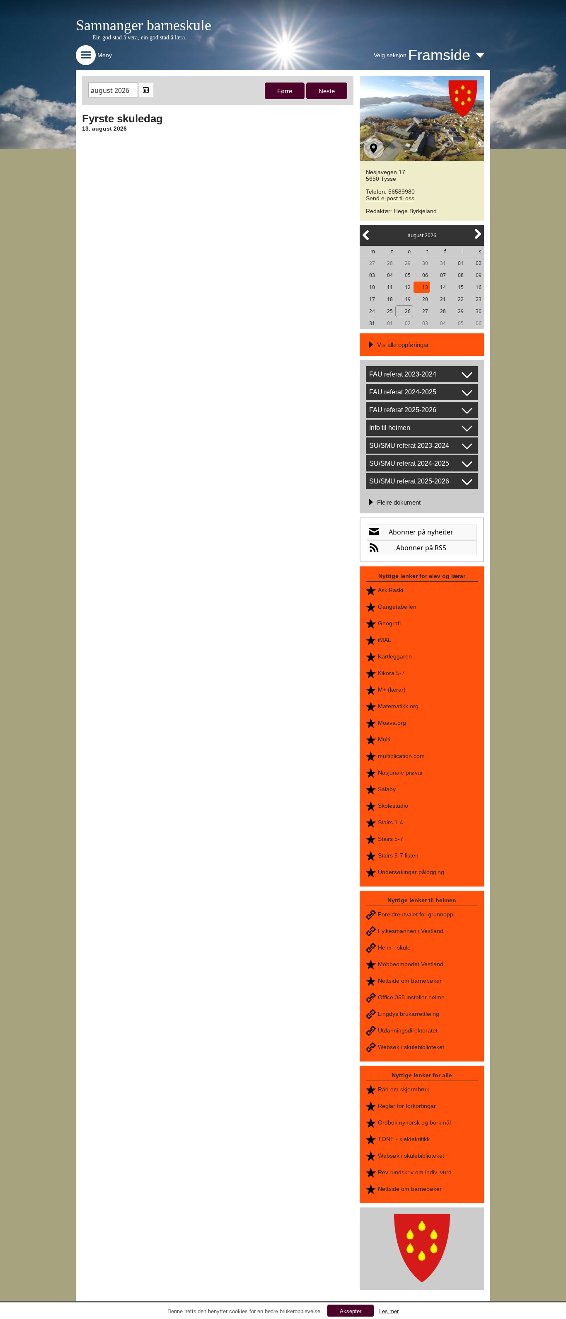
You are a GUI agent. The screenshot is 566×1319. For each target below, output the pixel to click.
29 (408, 263)
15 (461, 287)
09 (478, 275)
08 (461, 275)
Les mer (389, 1311)
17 (372, 299)
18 (390, 299)
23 (478, 299)
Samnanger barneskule (143, 25)
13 (425, 287)
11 (390, 287)
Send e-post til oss (390, 198)
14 (443, 287)
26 (408, 311)
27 (372, 263)
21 (443, 299)
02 (478, 263)
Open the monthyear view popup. (146, 90)
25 (390, 311)
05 (408, 275)
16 (478, 287)
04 (390, 275)
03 (372, 275)
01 (461, 263)
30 (425, 263)
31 (443, 263)
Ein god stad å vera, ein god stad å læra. (139, 37)
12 (408, 287)
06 (425, 275)
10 (372, 287)
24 (372, 311)
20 (425, 299)
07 (443, 275)
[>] (477, 238)
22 (461, 299)
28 (390, 263)
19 (408, 299)
